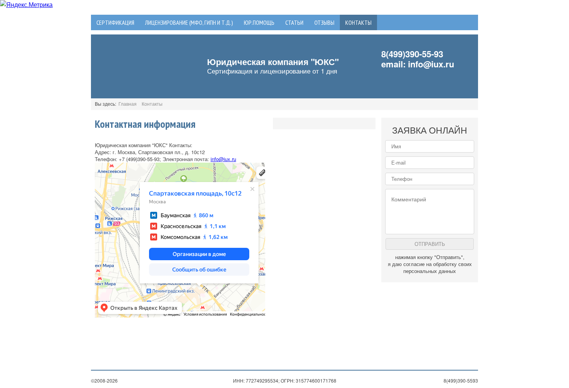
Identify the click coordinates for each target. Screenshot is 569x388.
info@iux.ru (431, 64)
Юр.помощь (259, 22)
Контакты (358, 22)
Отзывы (324, 22)
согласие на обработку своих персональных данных (437, 267)
